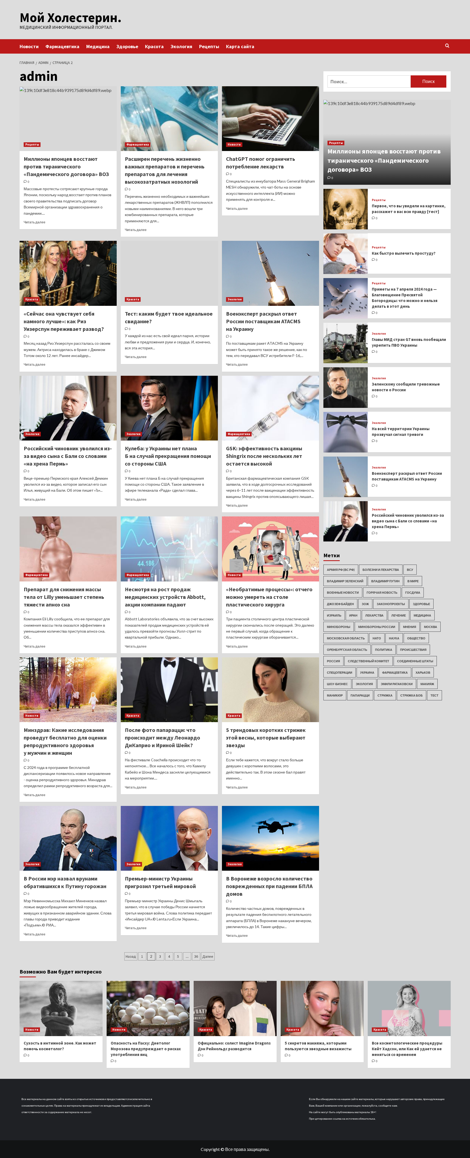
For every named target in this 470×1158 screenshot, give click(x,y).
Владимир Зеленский (345, 581)
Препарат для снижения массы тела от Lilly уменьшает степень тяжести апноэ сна (64, 597)
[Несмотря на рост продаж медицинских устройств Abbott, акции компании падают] (169, 548)
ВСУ (410, 569)
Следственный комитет (368, 661)
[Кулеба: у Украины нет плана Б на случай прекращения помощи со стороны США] (169, 408)
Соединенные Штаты (415, 661)
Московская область (346, 638)
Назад (131, 956)
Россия (333, 661)
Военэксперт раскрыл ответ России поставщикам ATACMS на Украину (263, 321)
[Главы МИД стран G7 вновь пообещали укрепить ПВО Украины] (345, 343)
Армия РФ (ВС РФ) (341, 569)
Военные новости (343, 592)
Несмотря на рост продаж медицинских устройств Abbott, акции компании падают (165, 597)
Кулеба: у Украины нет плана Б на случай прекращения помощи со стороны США (168, 456)
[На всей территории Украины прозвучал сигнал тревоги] (345, 432)
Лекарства (374, 615)
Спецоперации (339, 672)
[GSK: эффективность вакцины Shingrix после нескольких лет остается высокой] (270, 408)
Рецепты (209, 46)
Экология (181, 46)
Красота (154, 46)
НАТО (377, 638)
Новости (29, 46)
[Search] (447, 46)
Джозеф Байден (340, 604)
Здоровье (127, 46)
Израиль (334, 615)
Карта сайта (240, 46)
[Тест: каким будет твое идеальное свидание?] (169, 273)
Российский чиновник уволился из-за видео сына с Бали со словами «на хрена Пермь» (68, 456)
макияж (427, 684)
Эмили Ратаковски (397, 684)
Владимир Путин (385, 581)
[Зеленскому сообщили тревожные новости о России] (345, 387)
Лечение (398, 615)
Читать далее (34, 222)
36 (196, 956)
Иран (353, 615)
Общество (416, 638)
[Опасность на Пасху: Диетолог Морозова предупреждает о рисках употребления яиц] (148, 1008)
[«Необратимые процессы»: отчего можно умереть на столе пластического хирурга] (270, 548)
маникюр (335, 695)
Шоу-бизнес (337, 684)
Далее (207, 956)
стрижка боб (411, 695)
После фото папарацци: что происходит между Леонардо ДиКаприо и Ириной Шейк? (162, 737)
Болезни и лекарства (381, 569)
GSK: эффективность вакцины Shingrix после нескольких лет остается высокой (264, 456)
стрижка (385, 695)
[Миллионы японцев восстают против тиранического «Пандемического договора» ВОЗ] (68, 118)
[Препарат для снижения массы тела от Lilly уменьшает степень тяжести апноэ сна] (68, 548)
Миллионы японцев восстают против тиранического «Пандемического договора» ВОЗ (66, 166)
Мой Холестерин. (71, 17)
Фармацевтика (62, 46)
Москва (430, 627)
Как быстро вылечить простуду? (403, 253)
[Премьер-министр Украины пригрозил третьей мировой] (169, 838)
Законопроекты (391, 604)
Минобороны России (376, 627)
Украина (367, 672)
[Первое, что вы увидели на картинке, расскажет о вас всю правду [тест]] (345, 209)
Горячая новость (382, 592)
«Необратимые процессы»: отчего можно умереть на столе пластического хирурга (269, 597)
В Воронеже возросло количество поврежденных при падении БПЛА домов (269, 886)
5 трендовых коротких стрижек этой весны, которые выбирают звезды (266, 737)
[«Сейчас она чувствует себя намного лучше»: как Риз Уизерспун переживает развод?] (68, 273)
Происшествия (413, 649)
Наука (394, 638)
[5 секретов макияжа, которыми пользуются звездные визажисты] (322, 1008)
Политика (383, 649)
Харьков (423, 672)
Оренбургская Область (347, 649)
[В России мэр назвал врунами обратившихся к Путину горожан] (68, 838)
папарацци (360, 695)
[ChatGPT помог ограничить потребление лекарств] (270, 118)
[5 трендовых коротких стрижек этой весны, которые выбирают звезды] (270, 689)
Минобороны (338, 627)
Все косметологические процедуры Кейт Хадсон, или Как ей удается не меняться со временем (407, 1048)
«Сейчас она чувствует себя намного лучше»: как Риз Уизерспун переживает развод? (64, 321)
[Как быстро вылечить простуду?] (345, 253)
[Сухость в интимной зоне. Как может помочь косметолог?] (61, 1008)
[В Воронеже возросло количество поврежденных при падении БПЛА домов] (270, 838)
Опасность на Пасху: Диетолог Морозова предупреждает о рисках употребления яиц (146, 1048)
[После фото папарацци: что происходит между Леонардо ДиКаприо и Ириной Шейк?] (169, 689)
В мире (413, 581)
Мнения (409, 627)
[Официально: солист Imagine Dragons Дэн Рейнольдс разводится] (235, 1008)
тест (434, 695)
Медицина (98, 46)
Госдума (412, 592)
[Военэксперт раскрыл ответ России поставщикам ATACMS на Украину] (270, 273)
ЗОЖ (365, 604)
